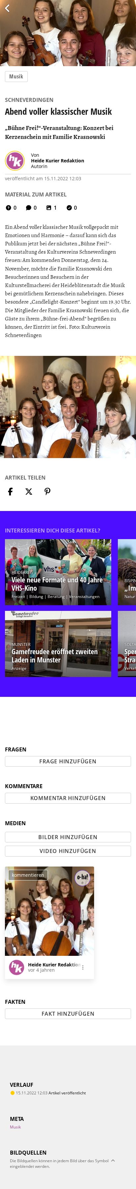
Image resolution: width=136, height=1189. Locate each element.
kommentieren (28, 875)
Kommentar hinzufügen (68, 798)
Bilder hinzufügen (67, 837)
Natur (129, 596)
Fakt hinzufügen (68, 1013)
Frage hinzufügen (67, 761)
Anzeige (19, 668)
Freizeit (18, 596)
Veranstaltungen (84, 596)
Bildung (36, 596)
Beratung (56, 596)
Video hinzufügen (68, 851)
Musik (16, 76)
